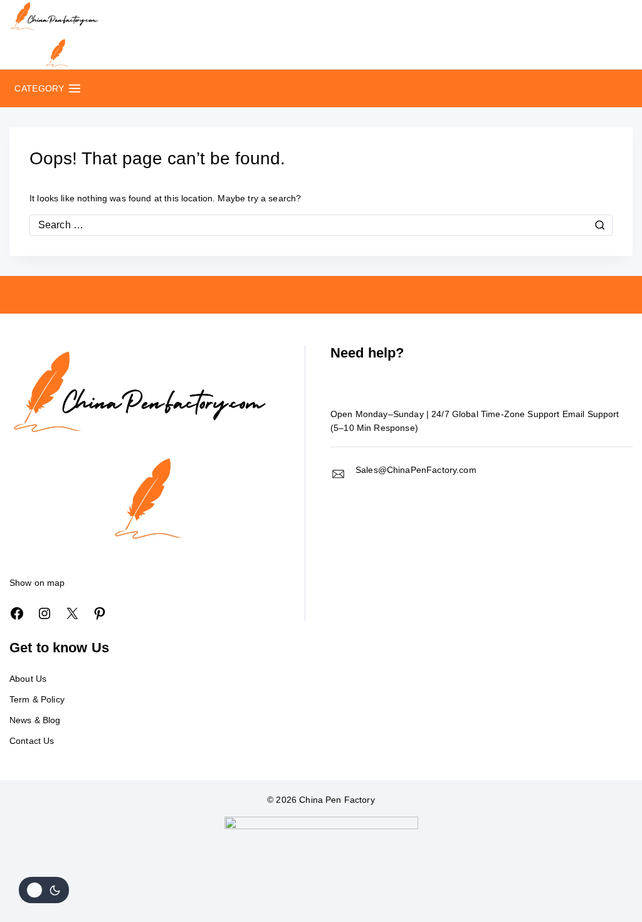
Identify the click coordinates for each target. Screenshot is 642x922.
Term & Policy (37, 699)
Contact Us (32, 741)
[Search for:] (321, 225)
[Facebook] (16, 613)
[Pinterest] (99, 613)
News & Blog (35, 720)
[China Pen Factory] (54, 34)
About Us (27, 679)
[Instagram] (44, 613)
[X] (72, 613)
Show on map (37, 583)
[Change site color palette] (44, 890)
